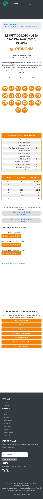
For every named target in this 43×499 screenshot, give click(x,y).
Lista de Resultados (22, 346)
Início (5, 24)
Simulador (22, 329)
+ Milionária (8, 438)
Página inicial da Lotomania (22, 320)
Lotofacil (6, 418)
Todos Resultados (22, 337)
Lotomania (12, 24)
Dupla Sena (7, 426)
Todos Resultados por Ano (22, 342)
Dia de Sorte (8, 420)
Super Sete (7, 435)
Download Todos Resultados (22, 333)
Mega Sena (7, 412)
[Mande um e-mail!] (7, 470)
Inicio (5, 402)
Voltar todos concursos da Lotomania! (14, 263)
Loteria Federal (9, 432)
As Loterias (13, 4)
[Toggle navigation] (30, 4)
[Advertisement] (22, 12)
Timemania (7, 429)
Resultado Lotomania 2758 (11, 245)
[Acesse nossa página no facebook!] (3, 470)
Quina (6, 415)
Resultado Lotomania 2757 (11, 253)
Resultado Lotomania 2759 (11, 236)
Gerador (22, 325)
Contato (6, 405)
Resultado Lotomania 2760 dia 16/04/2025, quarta (21, 26)
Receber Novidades (9, 459)
